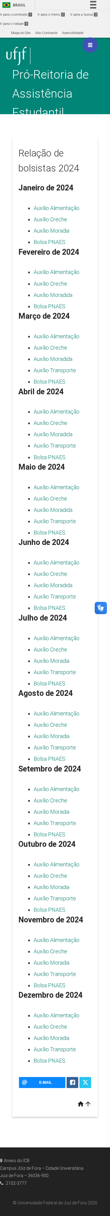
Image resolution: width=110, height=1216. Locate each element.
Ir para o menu (51, 15)
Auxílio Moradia (51, 230)
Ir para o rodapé (13, 24)
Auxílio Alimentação (56, 208)
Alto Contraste (46, 33)
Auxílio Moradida (53, 295)
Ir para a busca (83, 15)
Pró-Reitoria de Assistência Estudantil (50, 93)
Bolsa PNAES (49, 242)
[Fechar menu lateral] (90, 45)
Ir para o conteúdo (15, 15)
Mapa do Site (21, 33)
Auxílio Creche (50, 219)
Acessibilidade (72, 33)
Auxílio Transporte (55, 370)
